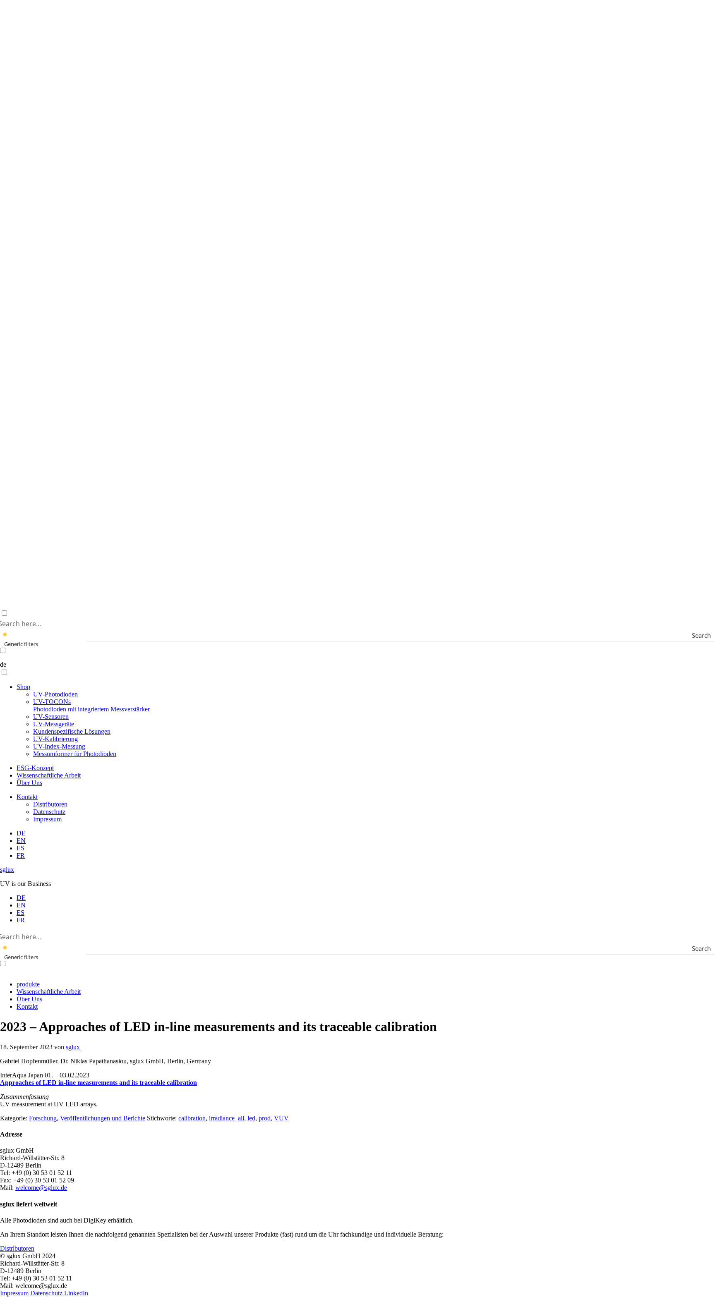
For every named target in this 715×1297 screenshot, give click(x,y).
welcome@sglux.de (41, 1187)
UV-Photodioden (55, 694)
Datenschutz (49, 811)
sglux (7, 869)
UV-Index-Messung (59, 746)
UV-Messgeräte (53, 723)
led (251, 1118)
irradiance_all (226, 1118)
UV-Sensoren (51, 716)
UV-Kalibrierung (55, 738)
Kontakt (27, 796)
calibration (192, 1118)
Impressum (47, 819)
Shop (23, 686)
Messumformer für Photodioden (74, 753)
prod (265, 1118)
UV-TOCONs (91, 705)
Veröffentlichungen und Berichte (102, 1118)
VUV (281, 1118)
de (3, 664)
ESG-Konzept (35, 767)
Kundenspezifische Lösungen (71, 731)
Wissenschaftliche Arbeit (49, 775)
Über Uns (29, 782)
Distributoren (50, 804)
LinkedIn (76, 1293)
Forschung (43, 1118)
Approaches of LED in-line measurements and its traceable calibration (98, 1082)
